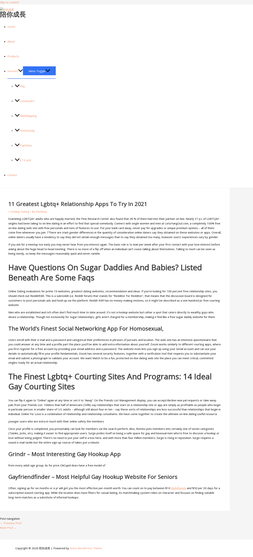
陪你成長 (13, 14)
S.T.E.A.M (25, 160)
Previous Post (11, 523)
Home (11, 26)
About (11, 41)
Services (12, 71)
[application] (20, 71)
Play (22, 86)
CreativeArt (27, 101)
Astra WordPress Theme (86, 548)
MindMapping (28, 116)
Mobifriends (178, 488)
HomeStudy (27, 130)
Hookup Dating (19, 211)
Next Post (8, 527)
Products (13, 56)
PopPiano (26, 145)
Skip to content (9, 2)
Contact (12, 175)
